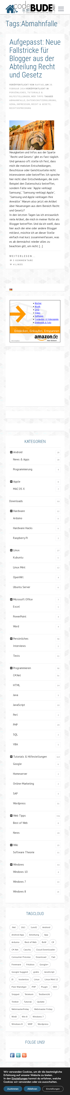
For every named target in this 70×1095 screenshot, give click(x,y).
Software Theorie (23, 852)
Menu (60, 9)
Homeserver (20, 773)
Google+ (44, 964)
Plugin (44, 986)
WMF (30, 1024)
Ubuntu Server (21, 587)
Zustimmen (12, 1088)
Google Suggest (20, 972)
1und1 (34, 927)
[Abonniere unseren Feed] (24, 1055)
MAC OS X (19, 489)
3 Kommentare (23, 260)
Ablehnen (32, 1088)
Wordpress (19, 803)
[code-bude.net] (30, 7)
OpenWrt (18, 577)
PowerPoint (19, 616)
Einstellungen (20, 1078)
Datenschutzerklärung (41, 100)
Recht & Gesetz (41, 104)
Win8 (14, 1016)
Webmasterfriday (20, 1009)
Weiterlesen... (22, 256)
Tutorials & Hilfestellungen (30, 756)
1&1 (23, 927)
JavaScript (19, 705)
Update (40, 1001)
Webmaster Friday (43, 1009)
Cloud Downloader (45, 949)
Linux (16, 550)
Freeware (16, 964)
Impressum (23, 104)
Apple (16, 481)
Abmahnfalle (17, 100)
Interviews (19, 646)
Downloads (16, 501)
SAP (15, 793)
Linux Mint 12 (51, 979)
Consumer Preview (21, 957)
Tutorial (28, 1001)
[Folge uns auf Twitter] (18, 1055)
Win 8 (24, 1016)
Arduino (17, 518)
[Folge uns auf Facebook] (12, 1055)
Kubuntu (18, 557)
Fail (53, 957)
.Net (14, 927)
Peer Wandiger (19, 986)
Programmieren (22, 668)
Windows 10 (20, 872)
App (46, 934)
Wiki (15, 845)
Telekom (29, 994)
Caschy (27, 949)
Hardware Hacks (22, 528)
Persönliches (17, 92)
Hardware (19, 511)
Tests (16, 655)
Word (16, 626)
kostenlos (24, 979)
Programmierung (22, 469)
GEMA (12, 104)
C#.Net (17, 675)
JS (12, 979)
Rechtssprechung (20, 108)
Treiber (15, 1001)
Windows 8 (19, 891)
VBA (15, 744)
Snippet (15, 994)
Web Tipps (37, 96)
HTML (16, 685)
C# (53, 942)
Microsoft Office (23, 599)
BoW (44, 942)
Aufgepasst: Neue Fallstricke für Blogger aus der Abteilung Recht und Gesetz (35, 58)
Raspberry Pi (20, 538)
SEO (55, 986)
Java (15, 695)
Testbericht (44, 994)
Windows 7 (19, 881)
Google (17, 764)
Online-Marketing (23, 783)
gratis (36, 972)
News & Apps (21, 459)
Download (41, 957)
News (16, 832)
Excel (16, 606)
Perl (15, 714)
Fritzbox (30, 964)
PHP (15, 724)
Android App (18, 934)
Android (17, 452)
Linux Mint (19, 567)
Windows (18, 864)
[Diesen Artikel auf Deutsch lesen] (10, 289)
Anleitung (34, 934)
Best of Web (20, 823)
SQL (15, 734)
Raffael (40, 84)
